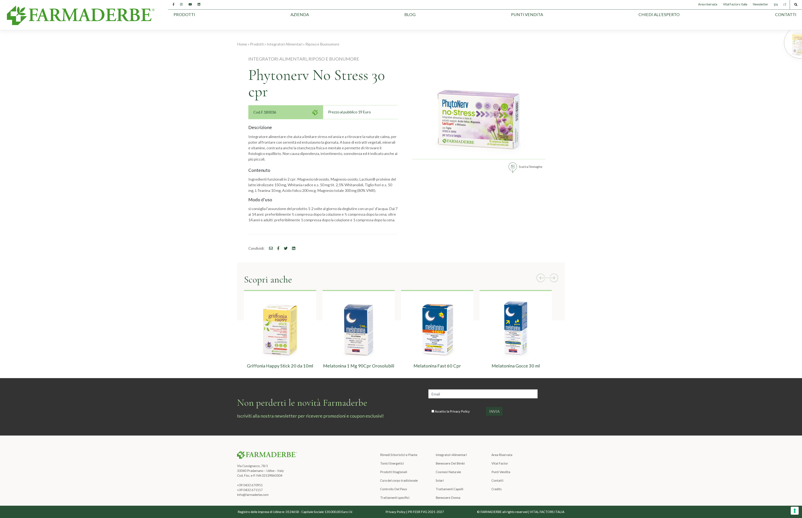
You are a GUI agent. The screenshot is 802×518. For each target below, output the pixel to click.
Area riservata (707, 4)
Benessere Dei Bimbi (450, 463)
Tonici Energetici (392, 463)
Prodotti (184, 14)
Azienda (300, 14)
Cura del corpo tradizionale (399, 480)
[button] (542, 279)
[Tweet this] (284, 248)
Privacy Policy (460, 411)
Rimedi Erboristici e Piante (398, 455)
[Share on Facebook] (269, 248)
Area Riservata (501, 455)
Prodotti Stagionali (393, 472)
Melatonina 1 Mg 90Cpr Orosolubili (358, 366)
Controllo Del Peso (393, 489)
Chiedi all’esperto (659, 14)
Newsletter (760, 4)
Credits (496, 489)
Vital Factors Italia (735, 4)
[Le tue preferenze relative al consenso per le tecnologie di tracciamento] (795, 511)
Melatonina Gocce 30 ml (516, 366)
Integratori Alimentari (277, 59)
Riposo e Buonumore (333, 59)
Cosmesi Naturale (448, 472)
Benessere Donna (448, 497)
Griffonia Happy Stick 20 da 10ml (280, 366)
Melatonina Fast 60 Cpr (437, 366)
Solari (440, 480)
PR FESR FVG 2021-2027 (426, 512)
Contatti (785, 14)
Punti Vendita (527, 14)
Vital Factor (499, 463)
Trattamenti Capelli (449, 489)
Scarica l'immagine (530, 166)
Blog (410, 14)
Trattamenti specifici (394, 497)
